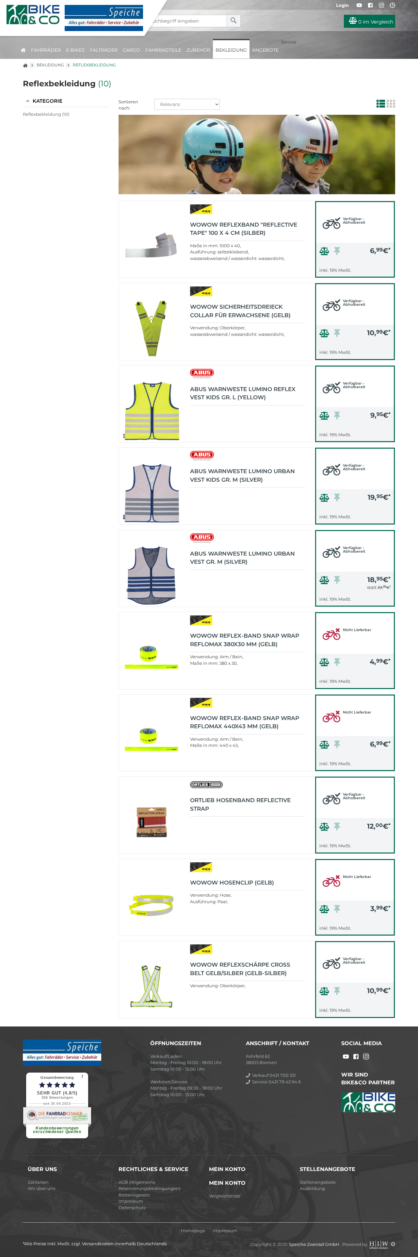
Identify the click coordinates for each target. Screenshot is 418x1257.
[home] (23, 49)
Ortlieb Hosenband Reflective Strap (240, 804)
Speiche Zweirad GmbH (314, 1244)
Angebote (265, 50)
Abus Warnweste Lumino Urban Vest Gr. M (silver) (242, 557)
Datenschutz (132, 1207)
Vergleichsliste (224, 1195)
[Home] (77, 18)
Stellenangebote (318, 1182)
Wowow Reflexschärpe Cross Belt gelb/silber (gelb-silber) (240, 968)
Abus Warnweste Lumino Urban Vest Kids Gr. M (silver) (242, 475)
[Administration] (393, 1244)
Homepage (193, 1231)
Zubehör (198, 50)
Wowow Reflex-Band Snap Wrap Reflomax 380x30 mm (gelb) (244, 639)
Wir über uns (41, 1188)
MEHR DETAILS (355, 270)
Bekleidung (231, 50)
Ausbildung (312, 1188)
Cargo (131, 50)
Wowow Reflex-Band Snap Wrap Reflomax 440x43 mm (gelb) (244, 722)
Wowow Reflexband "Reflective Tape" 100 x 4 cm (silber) (243, 228)
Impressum (131, 1201)
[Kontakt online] (392, 5)
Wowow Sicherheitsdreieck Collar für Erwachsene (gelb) (240, 311)
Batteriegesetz (134, 1194)
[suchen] (234, 21)
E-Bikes (75, 50)
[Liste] (380, 105)
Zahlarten (38, 1182)
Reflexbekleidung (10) (46, 114)
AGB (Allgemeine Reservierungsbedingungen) (149, 1185)
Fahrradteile (163, 50)
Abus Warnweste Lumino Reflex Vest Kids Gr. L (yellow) (243, 393)
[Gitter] (390, 105)
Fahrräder (46, 50)
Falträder (104, 50)
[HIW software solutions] (379, 1244)
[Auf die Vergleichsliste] (325, 253)
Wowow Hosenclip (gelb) (232, 882)
